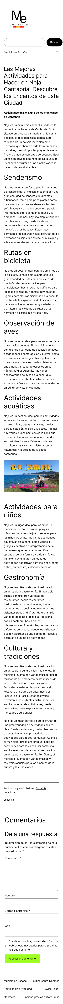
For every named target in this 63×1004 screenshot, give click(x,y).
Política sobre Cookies (45, 980)
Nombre (11, 895)
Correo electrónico (17, 910)
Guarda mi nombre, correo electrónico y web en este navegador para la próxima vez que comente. (33, 945)
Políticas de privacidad (18, 988)
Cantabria (41, 788)
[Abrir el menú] (57, 52)
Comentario (13, 858)
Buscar (54, 42)
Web (7, 926)
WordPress (52, 997)
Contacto (9, 997)
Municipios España (15, 52)
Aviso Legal (52, 988)
